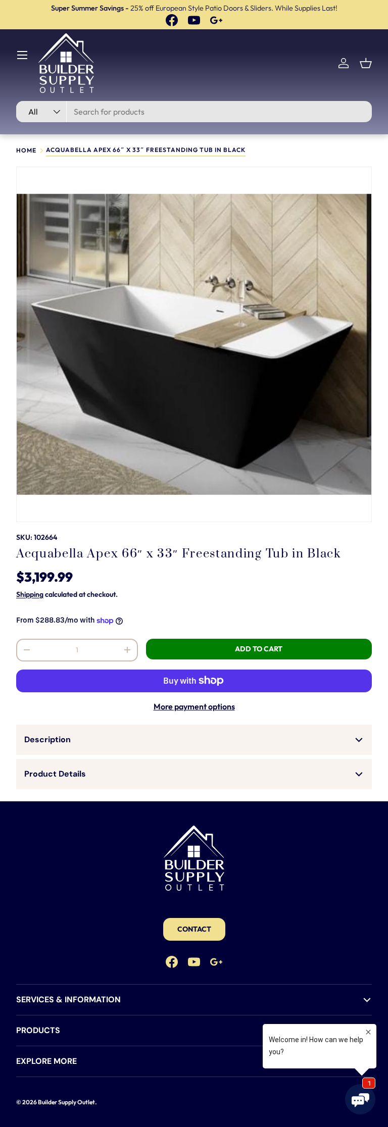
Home (26, 150)
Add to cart (258, 648)
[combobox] (194, 111)
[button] (366, 63)
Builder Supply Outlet (66, 1102)
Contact (194, 929)
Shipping (29, 594)
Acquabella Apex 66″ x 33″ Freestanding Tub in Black (146, 150)
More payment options (194, 706)
